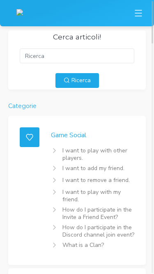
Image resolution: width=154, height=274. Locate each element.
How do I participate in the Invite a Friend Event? (97, 213)
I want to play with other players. (94, 154)
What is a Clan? (83, 245)
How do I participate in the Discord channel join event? (98, 231)
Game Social (68, 135)
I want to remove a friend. (96, 180)
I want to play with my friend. (91, 195)
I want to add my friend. (93, 168)
